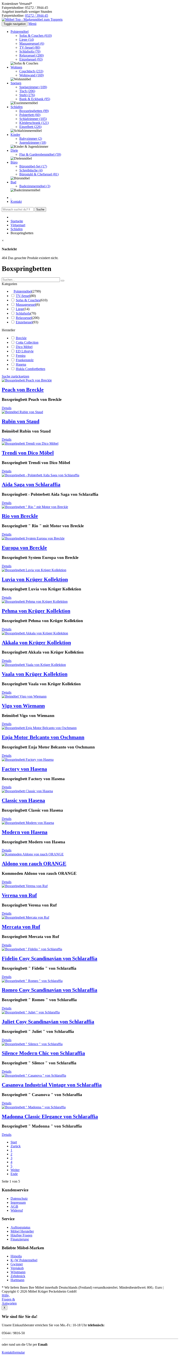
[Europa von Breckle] (33, 538)
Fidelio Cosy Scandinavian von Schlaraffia (49, 958)
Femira (20, 355)
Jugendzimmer (32, 142)
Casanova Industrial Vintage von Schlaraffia (52, 1085)
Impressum (18, 1202)
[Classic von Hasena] (27, 791)
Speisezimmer (33, 87)
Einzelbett (30, 127)
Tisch (27, 91)
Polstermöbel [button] (20, 31)
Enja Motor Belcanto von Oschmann (43, 737)
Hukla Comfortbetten (30, 369)
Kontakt (16, 201)
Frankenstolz (25, 360)
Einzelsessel (31, 59)
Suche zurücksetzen (15, 376)
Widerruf (17, 1210)
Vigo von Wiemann (23, 706)
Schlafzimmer (33, 119)
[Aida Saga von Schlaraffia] (40, 475)
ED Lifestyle (25, 351)
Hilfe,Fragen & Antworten (9, 1299)
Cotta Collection (27, 342)
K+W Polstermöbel (24, 1260)
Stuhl (27, 95)
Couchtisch (31, 71)
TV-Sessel (29, 47)
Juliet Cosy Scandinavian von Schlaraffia (48, 1021)
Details (6, 408)
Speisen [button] (16, 83)
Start (14, 1142)
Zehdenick (18, 1276)
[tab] (90, 284)
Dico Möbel (24, 347)
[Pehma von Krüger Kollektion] (35, 601)
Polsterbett (29, 115)
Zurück (16, 1146)
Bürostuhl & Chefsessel (39, 174)
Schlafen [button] (17, 107)
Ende (14, 1174)
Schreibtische (31, 170)
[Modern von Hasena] (28, 823)
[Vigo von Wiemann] (24, 696)
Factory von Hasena (24, 769)
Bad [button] (13, 182)
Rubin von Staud (20, 421)
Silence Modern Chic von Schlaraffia (43, 1053)
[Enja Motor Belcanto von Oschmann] (39, 728)
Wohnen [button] (16, 67)
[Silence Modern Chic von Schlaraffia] (32, 1044)
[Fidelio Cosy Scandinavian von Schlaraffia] (32, 949)
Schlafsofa (29, 51)
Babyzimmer (30, 138)
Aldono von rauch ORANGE (34, 863)
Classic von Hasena (23, 800)
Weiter (15, 1170)
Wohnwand (31, 75)
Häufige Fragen (21, 1235)
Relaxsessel (31, 55)
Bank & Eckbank (34, 99)
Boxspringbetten (34, 111)
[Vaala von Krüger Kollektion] (34, 665)
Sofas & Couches (35, 35)
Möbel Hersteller (22, 1231)
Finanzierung (20, 1239)
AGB (14, 1206)
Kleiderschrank (34, 123)
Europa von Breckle (24, 548)
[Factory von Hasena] (28, 759)
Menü (32, 24)
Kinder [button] (15, 134)
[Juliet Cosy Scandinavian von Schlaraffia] (31, 1012)
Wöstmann (18, 1272)
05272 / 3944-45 (36, 15)
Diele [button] (14, 150)
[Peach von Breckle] (27, 380)
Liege (26, 39)
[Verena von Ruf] (25, 886)
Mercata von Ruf (21, 927)
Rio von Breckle (20, 516)
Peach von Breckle (23, 389)
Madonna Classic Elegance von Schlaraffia (50, 1116)
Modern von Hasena (24, 832)
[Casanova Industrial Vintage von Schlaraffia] (34, 1075)
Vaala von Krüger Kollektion (34, 674)
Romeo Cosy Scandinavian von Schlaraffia (49, 990)
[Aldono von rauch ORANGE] (33, 854)
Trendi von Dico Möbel (28, 453)
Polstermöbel (23, 291)
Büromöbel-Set (33, 166)
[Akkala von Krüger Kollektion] (35, 633)
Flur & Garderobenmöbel (40, 154)
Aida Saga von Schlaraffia (31, 484)
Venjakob (17, 1268)
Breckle (21, 338)
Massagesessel (31, 43)
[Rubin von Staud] (22, 412)
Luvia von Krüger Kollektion (35, 579)
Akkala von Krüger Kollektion (36, 642)
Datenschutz (19, 1198)
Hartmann (17, 1280)
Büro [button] (14, 162)
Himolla (16, 1256)
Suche (40, 209)
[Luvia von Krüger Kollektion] (34, 570)
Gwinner (17, 1264)
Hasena (21, 364)
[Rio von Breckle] (35, 507)
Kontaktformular (13, 1352)
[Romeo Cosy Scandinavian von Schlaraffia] (32, 981)
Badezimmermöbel (34, 186)
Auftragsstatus (20, 1227)
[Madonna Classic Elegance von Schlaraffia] (34, 1107)
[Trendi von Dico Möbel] (30, 443)
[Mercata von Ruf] (25, 917)
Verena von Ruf (19, 895)
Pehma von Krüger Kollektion (36, 611)
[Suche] (62, 280)
